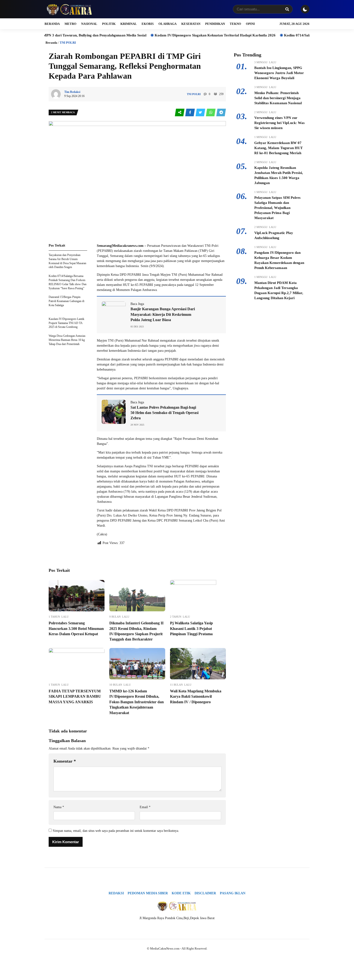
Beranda (52, 24)
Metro (70, 24)
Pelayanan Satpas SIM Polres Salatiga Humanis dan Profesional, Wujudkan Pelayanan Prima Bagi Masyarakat (277, 208)
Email (145, 807)
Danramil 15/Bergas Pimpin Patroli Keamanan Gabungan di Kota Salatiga (66, 301)
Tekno (235, 24)
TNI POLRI (68, 42)
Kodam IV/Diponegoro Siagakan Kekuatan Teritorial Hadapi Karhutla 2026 (189, 35)
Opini (250, 24)
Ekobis (148, 24)
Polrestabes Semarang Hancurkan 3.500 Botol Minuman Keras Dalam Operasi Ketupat (76, 628)
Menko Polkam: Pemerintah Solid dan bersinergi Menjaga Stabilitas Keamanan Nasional (278, 98)
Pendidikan (215, 24)
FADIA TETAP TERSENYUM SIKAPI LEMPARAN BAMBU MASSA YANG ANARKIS (75, 696)
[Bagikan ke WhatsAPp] (211, 112)
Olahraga (167, 24)
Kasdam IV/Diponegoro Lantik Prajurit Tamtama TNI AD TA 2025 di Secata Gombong (66, 323)
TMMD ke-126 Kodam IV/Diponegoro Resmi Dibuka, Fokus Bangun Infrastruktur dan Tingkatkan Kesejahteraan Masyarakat (136, 702)
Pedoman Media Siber (148, 893)
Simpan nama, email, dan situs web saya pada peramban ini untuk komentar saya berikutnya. (116, 831)
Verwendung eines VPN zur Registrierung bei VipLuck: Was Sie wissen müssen (279, 123)
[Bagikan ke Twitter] (201, 112)
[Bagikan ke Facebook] (190, 112)
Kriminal (128, 24)
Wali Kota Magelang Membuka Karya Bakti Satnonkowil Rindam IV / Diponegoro (195, 696)
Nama (58, 807)
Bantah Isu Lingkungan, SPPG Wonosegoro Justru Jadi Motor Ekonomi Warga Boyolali (279, 73)
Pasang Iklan (232, 893)
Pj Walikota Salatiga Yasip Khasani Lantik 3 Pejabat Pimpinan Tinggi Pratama (191, 628)
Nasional (89, 24)
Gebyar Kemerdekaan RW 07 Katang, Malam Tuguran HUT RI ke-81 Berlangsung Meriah (278, 148)
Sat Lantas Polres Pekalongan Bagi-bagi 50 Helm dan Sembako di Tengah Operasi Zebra (164, 412)
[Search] (287, 9)
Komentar (64, 761)
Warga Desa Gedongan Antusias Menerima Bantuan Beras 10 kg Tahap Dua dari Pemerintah (67, 340)
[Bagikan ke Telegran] (221, 112)
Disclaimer (205, 893)
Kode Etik (181, 893)
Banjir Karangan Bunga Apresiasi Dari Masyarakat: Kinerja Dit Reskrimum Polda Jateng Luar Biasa (163, 314)
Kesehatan (190, 24)
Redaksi (116, 893)
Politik (109, 24)
